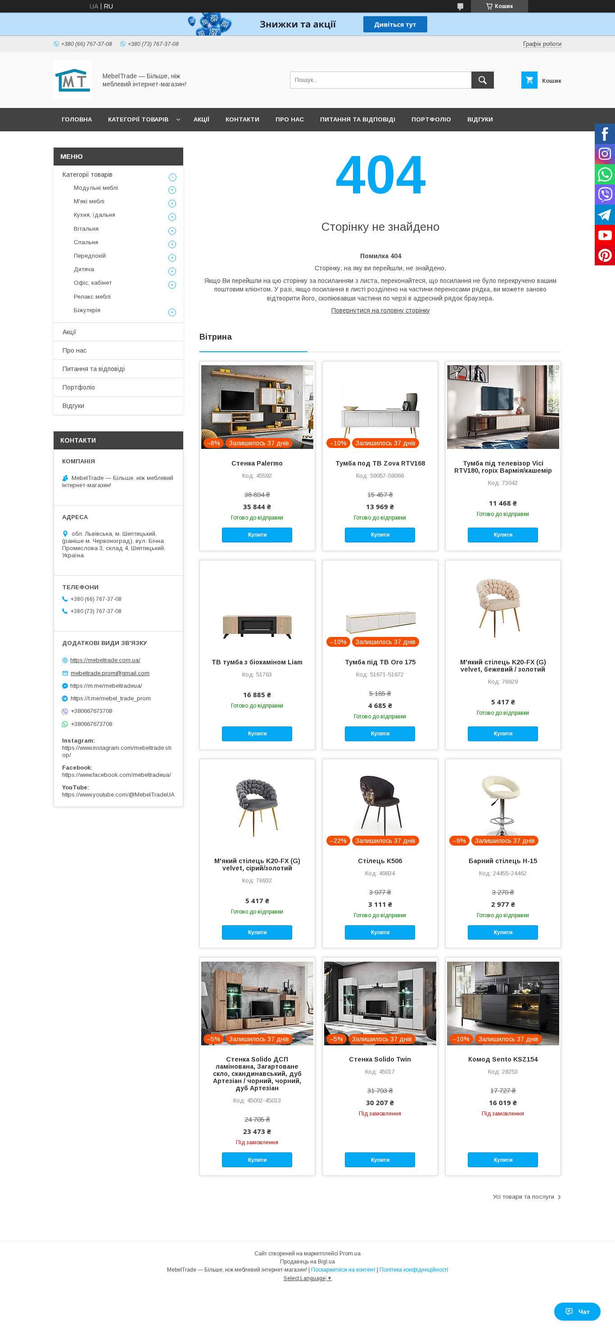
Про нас (290, 119)
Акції (201, 119)
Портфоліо (431, 119)
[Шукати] (482, 80)
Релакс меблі (92, 296)
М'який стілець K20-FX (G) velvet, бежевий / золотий (503, 666)
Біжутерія (87, 310)
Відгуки (480, 119)
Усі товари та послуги (523, 1196)
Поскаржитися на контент (343, 1270)
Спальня (86, 242)
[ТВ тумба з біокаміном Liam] (257, 605)
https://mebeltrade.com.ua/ (105, 660)
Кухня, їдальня (94, 214)
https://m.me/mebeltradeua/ (106, 685)
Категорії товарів (138, 119)
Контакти (242, 119)
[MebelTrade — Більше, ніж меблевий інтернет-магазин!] (73, 96)
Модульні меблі (96, 187)
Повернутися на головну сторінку (380, 310)
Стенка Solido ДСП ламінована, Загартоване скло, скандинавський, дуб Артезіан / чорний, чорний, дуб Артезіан (257, 1074)
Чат (584, 1311)
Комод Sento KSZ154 (503, 1059)
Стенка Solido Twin (380, 1059)
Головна (77, 119)
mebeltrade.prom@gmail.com (110, 673)
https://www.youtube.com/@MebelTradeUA (118, 794)
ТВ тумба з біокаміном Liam (257, 662)
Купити (257, 535)
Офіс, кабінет (93, 282)
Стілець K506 (380, 861)
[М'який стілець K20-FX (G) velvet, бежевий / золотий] (503, 605)
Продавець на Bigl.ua (307, 1262)
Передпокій (90, 255)
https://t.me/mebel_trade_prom (111, 698)
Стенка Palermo (257, 463)
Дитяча (84, 269)
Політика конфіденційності (414, 1270)
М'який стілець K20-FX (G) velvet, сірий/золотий (257, 864)
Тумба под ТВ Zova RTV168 (380, 463)
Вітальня (86, 228)
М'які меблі (89, 201)
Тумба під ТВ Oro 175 (380, 662)
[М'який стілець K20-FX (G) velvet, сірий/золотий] (257, 804)
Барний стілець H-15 (503, 861)
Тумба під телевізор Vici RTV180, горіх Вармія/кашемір (503, 467)
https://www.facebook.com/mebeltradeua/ (116, 774)
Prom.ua (350, 1253)
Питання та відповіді (357, 119)
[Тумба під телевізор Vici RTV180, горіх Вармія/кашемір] (503, 407)
